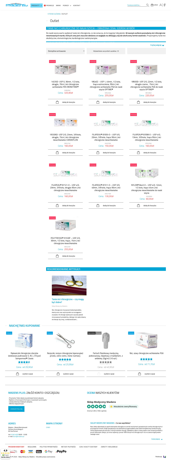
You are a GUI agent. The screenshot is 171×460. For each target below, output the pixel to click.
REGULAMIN (32, 447)
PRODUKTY (35, 5)
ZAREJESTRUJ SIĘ (16, 409)
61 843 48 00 (15, 434)
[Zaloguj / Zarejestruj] (160, 5)
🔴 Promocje (49, 5)
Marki (58, 5)
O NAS (48, 427)
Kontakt (76, 5)
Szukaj (147, 5)
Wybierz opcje (27, 373)
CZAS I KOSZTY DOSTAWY (88, 447)
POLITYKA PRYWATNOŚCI (49, 447)
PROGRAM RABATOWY (16, 447)
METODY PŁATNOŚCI (68, 447)
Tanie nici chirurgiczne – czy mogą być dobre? (68, 300)
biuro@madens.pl (18, 436)
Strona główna (54, 14)
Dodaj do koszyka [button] (68, 102)
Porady (66, 5)
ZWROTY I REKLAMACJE (109, 447)
